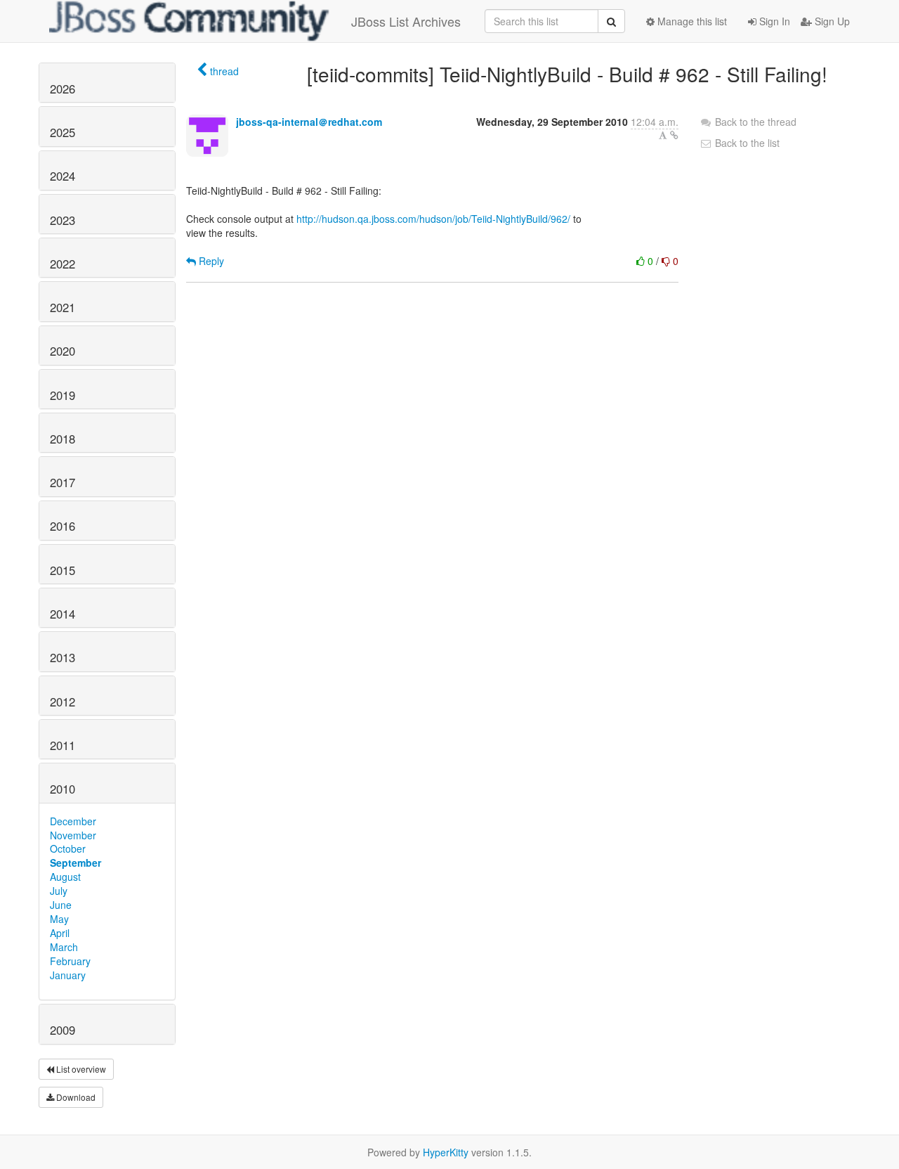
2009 (62, 1029)
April (60, 933)
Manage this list (691, 21)
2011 (62, 745)
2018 (62, 438)
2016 (62, 525)
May (59, 919)
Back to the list (746, 143)
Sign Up (831, 21)
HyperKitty (445, 1152)
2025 (62, 132)
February (70, 961)
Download (75, 1097)
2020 (62, 350)
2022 (62, 263)
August (65, 877)
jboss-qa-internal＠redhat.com (309, 122)
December (73, 821)
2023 (62, 220)
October (68, 848)
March (64, 947)
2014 (62, 613)
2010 (62, 788)
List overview (80, 1069)
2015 (62, 570)
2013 (62, 657)
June (61, 905)
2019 (62, 395)
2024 (62, 175)
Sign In (773, 21)
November (73, 835)
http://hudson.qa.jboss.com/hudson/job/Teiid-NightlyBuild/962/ (433, 219)
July (58, 891)
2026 (62, 88)
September (75, 862)
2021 (62, 307)
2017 (62, 482)
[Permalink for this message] (674, 135)
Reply (210, 261)
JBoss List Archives (406, 21)
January (68, 975)
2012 (62, 701)
